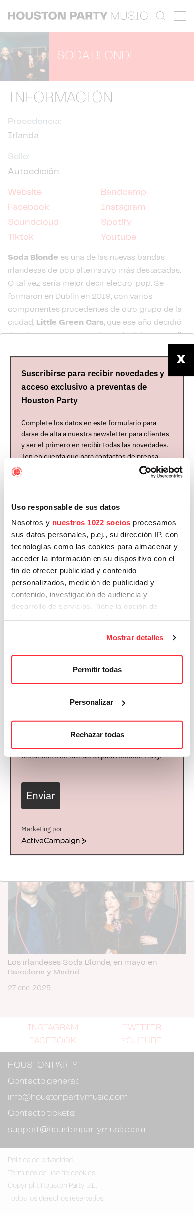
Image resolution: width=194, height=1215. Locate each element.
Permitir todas (97, 669)
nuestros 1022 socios (91, 522)
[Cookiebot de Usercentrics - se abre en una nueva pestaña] (140, 472)
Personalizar (91, 702)
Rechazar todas (97, 734)
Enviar (40, 796)
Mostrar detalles (135, 637)
